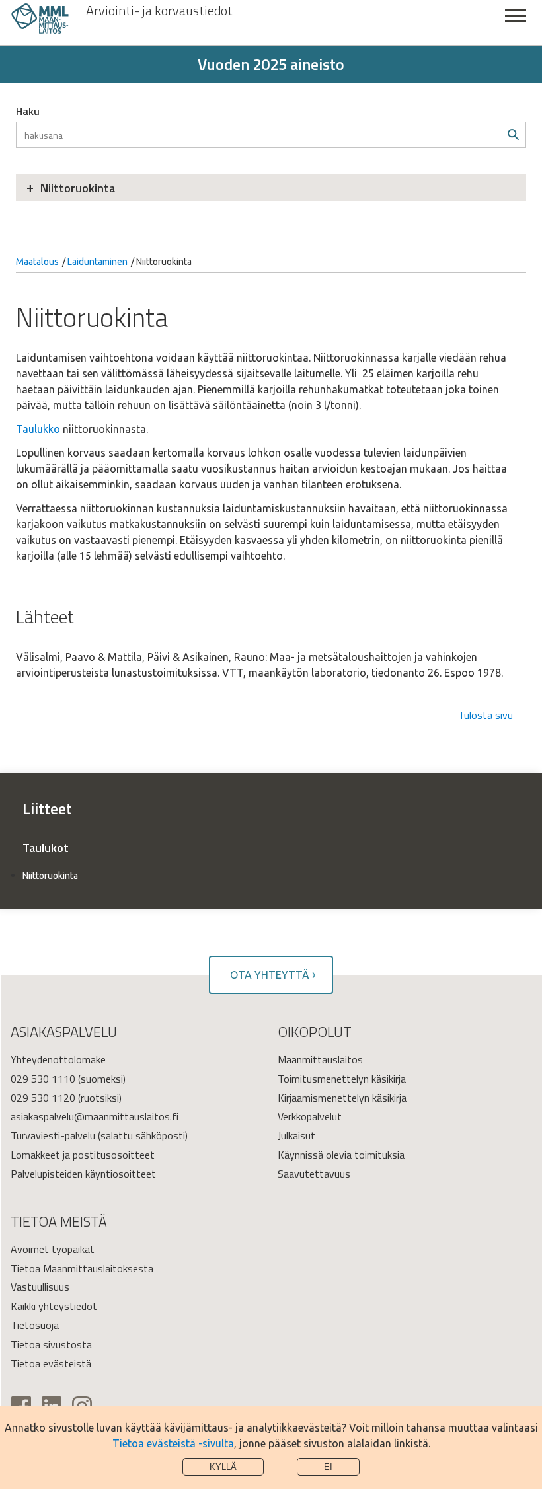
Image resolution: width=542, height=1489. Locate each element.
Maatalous (37, 261)
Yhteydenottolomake (58, 1059)
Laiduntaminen (97, 261)
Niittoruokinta (77, 188)
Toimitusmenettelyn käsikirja (342, 1079)
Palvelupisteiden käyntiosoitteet (83, 1174)
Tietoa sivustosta (51, 1344)
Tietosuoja (35, 1325)
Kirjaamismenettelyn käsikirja (342, 1098)
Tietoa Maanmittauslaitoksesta (82, 1268)
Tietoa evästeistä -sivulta (173, 1443)
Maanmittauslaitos (320, 1059)
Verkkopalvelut (310, 1116)
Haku (28, 111)
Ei (328, 1467)
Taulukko (38, 429)
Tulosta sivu (485, 715)
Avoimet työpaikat (53, 1249)
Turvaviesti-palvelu (53, 1135)
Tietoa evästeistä (51, 1363)
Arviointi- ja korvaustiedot (159, 10)
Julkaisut (296, 1135)
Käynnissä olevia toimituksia (341, 1155)
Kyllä (223, 1467)
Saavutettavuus (314, 1174)
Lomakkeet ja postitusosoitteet (83, 1155)
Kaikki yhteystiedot (54, 1306)
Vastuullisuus (40, 1287)
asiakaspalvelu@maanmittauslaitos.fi (94, 1116)
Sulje (515, 23)
